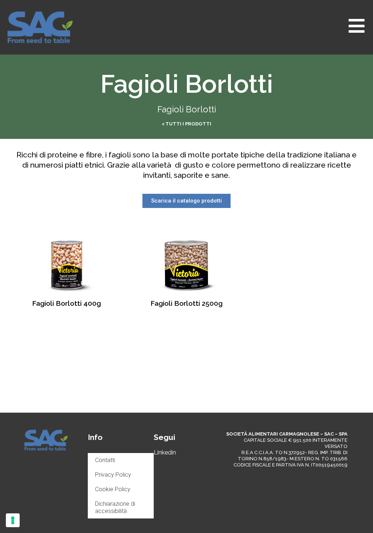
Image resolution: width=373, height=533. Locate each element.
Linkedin (165, 452)
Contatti (105, 460)
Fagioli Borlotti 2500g (186, 303)
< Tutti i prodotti (186, 124)
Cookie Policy (112, 489)
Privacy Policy (113, 474)
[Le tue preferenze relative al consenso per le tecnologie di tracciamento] (13, 520)
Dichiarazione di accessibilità (115, 507)
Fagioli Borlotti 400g (66, 303)
